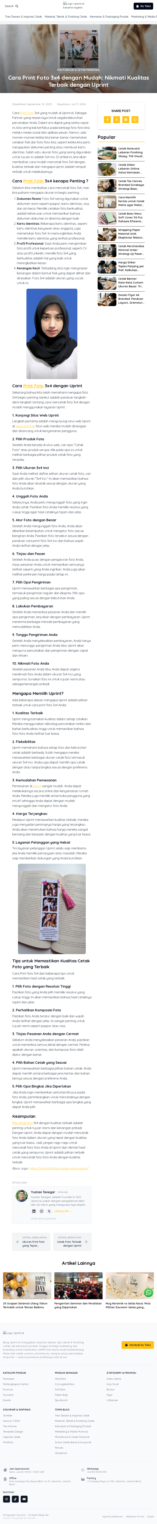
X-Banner (112, 1400)
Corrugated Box (64, 1384)
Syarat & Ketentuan (112, 1516)
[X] (49, 1211)
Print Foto (27, 113)
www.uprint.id (25, 426)
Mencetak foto (22, 1123)
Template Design (13, 1431)
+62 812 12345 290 (96, 1471)
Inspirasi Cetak (11, 1436)
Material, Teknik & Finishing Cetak (66, 16)
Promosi (8, 1389)
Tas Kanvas (9, 1426)
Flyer (110, 1394)
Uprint (37, 786)
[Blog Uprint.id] (46, 1335)
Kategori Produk (14, 1372)
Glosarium (61, 1453)
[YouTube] (24, 1499)
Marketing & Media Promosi (71, 1431)
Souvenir (8, 1394)
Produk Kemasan (66, 1372)
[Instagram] (41, 1211)
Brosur (111, 1389)
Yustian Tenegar (43, 1192)
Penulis (59, 1447)
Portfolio (8, 1442)
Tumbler (7, 1415)
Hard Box (60, 1378)
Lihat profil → (63, 1211)
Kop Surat (113, 1384)
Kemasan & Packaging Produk (109, 16)
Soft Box (60, 1389)
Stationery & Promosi (121, 1372)
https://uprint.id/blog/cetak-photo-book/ (59, 1168)
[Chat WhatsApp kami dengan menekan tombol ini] (148, 1292)
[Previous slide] (8, 1291)
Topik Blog (62, 1409)
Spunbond (61, 1400)
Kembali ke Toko (140, 1345)
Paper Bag (61, 1394)
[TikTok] (15, 1499)
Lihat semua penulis (43, 1218)
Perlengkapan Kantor (16, 1384)
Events (7, 1400)
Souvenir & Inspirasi (17, 1409)
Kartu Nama (114, 1378)
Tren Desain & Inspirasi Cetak (23, 16)
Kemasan (8, 1378)
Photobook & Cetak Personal (72, 1436)
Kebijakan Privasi (135, 1516)
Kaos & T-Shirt (11, 1420)
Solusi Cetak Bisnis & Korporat (73, 1442)
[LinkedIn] (34, 1211)
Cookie (150, 1516)
